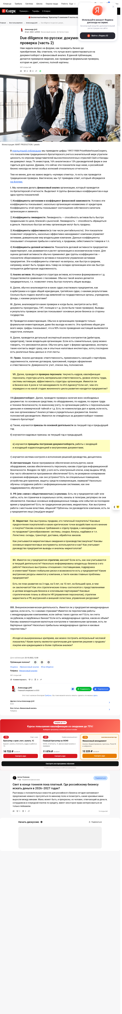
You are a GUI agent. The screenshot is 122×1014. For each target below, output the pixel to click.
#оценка (14, 667)
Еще (71, 4)
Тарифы (35, 11)
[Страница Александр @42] (22, 30)
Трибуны (48, 695)
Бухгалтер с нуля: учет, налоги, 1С (18, 741)
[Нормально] (42, 662)
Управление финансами (31, 780)
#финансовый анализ (29, 667)
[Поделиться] (36, 71)
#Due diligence (47, 667)
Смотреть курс (20, 756)
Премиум (23, 11)
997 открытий (15, 675)
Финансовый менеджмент (94, 741)
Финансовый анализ (48, 32)
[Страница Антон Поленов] (14, 778)
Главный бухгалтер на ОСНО (55, 741)
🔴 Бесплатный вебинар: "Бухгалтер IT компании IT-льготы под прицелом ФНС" (60, 17)
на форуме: (16, 181)
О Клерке (46, 11)
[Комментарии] (21, 71)
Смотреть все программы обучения (60, 764)
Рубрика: (14, 671)
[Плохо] (48, 662)
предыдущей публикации (26, 150)
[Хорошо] (35, 662)
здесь (95, 695)
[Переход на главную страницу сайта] (9, 11)
